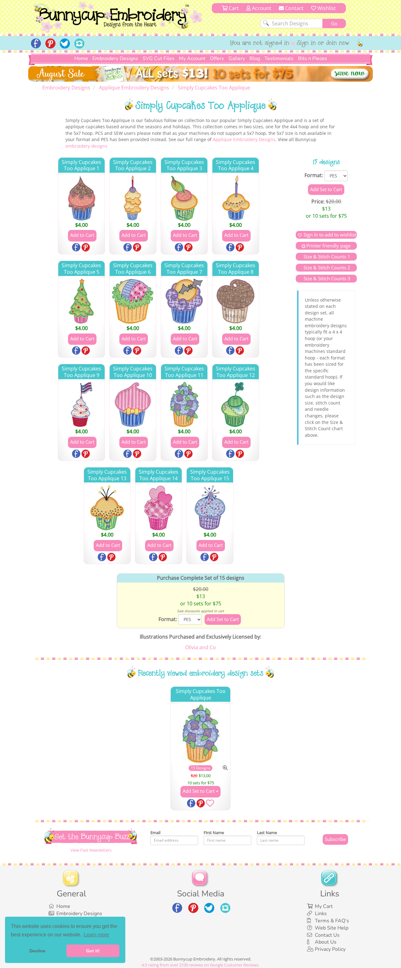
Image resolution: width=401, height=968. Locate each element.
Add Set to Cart (199, 791)
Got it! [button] (93, 950)
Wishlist (326, 8)
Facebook (76, 247)
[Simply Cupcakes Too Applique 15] (210, 508)
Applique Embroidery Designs (244, 139)
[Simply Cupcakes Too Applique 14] (158, 508)
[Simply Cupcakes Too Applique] (201, 734)
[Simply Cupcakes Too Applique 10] (133, 404)
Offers (217, 58)
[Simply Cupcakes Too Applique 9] (81, 404)
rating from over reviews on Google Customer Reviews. (200, 965)
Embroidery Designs (115, 58)
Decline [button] (37, 950)
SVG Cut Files (158, 58)
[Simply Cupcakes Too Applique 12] (235, 404)
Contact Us (327, 935)
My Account (192, 58)
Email (155, 832)
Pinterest (86, 247)
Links (321, 913)
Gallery (236, 58)
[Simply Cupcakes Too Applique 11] (184, 404)
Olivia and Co (200, 647)
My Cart (324, 906)
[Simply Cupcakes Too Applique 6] (133, 301)
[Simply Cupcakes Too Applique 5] (81, 301)
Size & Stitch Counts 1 (326, 256)
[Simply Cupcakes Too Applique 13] (107, 508)
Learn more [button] (96, 934)
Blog (254, 58)
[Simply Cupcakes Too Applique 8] (235, 301)
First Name (214, 832)
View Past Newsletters (91, 850)
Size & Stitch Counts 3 (326, 278)
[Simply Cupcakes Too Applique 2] (133, 198)
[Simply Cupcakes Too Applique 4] (235, 198)
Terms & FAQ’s (332, 920)
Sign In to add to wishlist (330, 235)
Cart (233, 8)
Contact (294, 8)
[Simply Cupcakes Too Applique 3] (184, 198)
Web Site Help (331, 928)
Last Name (267, 832)
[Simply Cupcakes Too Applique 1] (81, 198)
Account (261, 8)
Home (81, 58)
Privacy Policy (330, 949)
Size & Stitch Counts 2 (326, 267)
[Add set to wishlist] (210, 804)
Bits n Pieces (312, 58)
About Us (325, 942)
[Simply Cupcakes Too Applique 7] (184, 301)
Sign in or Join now (323, 43)
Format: (314, 175)
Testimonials (279, 58)
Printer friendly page (328, 245)
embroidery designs (86, 146)
